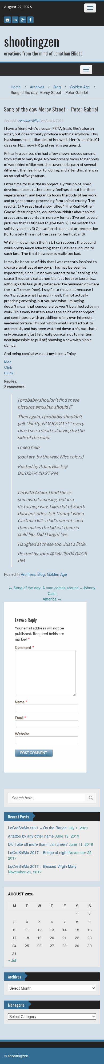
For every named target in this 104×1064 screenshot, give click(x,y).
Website (22, 733)
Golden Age (80, 86)
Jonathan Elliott (29, 120)
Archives (37, 86)
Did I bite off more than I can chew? (38, 844)
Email (20, 717)
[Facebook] (30, 19)
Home (16, 86)
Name (21, 702)
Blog (57, 86)
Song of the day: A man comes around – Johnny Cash (52, 590)
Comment (24, 647)
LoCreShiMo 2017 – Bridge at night (37, 852)
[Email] (7, 19)
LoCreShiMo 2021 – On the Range (37, 827)
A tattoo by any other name (31, 836)
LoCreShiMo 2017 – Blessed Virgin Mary (42, 866)
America (52, 599)
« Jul (12, 960)
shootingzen (31, 41)
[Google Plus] (22, 19)
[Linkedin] (15, 19)
